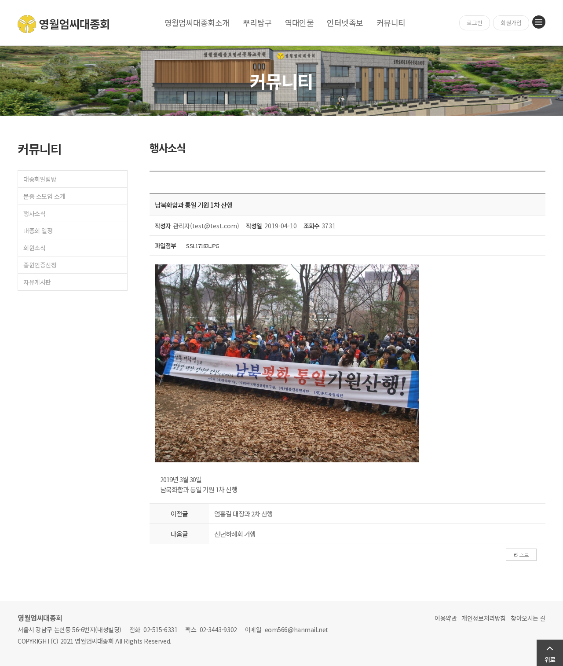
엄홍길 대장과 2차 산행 (243, 513)
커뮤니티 (391, 22)
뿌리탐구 (257, 22)
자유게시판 (37, 282)
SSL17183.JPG (202, 246)
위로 (550, 659)
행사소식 (34, 213)
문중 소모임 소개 (44, 196)
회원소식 (34, 247)
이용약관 (446, 618)
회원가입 (511, 22)
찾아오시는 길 (528, 618)
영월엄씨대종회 (64, 24)
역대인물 (299, 22)
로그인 (475, 22)
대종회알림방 (39, 179)
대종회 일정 (37, 230)
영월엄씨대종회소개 (197, 22)
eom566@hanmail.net (296, 629)
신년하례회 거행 (235, 533)
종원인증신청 (39, 264)
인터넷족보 (345, 22)
